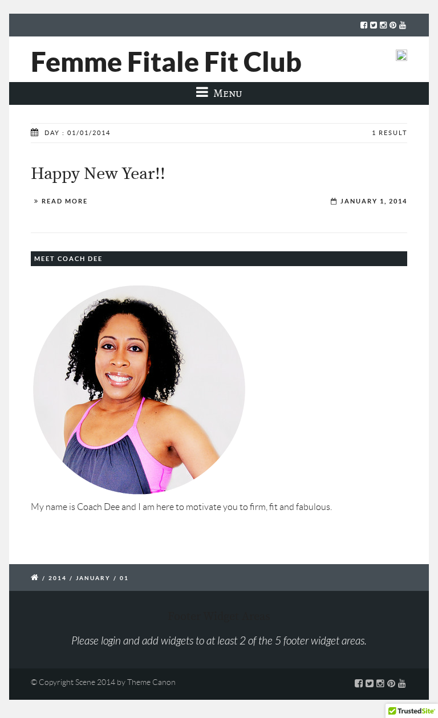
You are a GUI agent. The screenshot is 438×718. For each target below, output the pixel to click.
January (93, 578)
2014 (57, 578)
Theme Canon (151, 682)
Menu (226, 93)
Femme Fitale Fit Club (166, 61)
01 (124, 578)
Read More (65, 201)
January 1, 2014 (373, 201)
